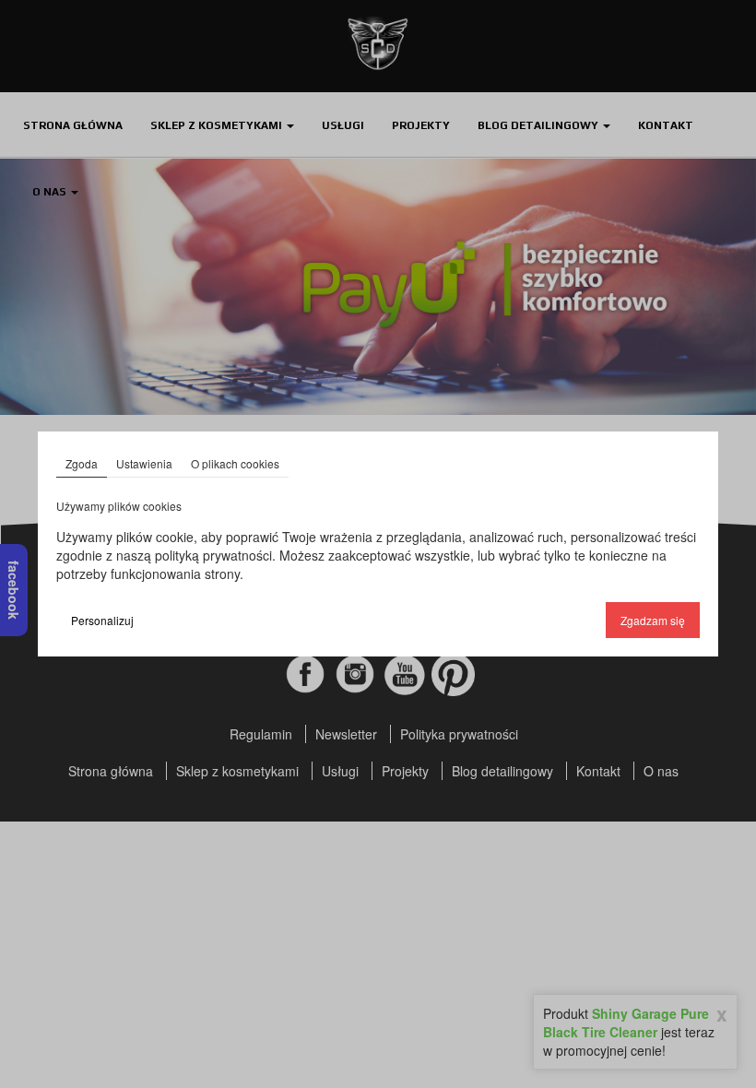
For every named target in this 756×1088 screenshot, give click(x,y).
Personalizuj (102, 620)
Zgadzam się (652, 620)
